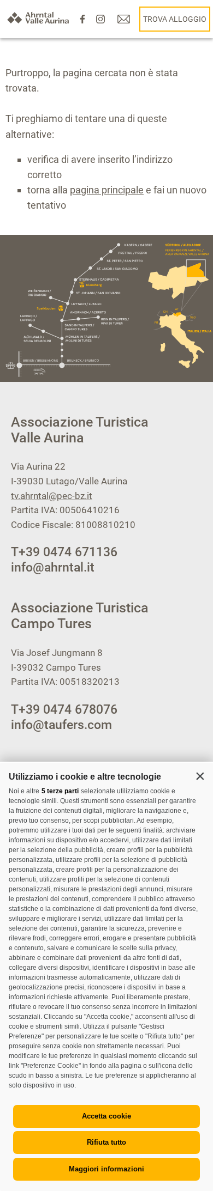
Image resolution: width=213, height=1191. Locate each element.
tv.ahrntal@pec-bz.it (51, 495)
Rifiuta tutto (106, 1142)
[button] (200, 775)
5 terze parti (60, 791)
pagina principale (107, 190)
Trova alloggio (174, 19)
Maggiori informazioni (106, 1169)
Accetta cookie (106, 1116)
